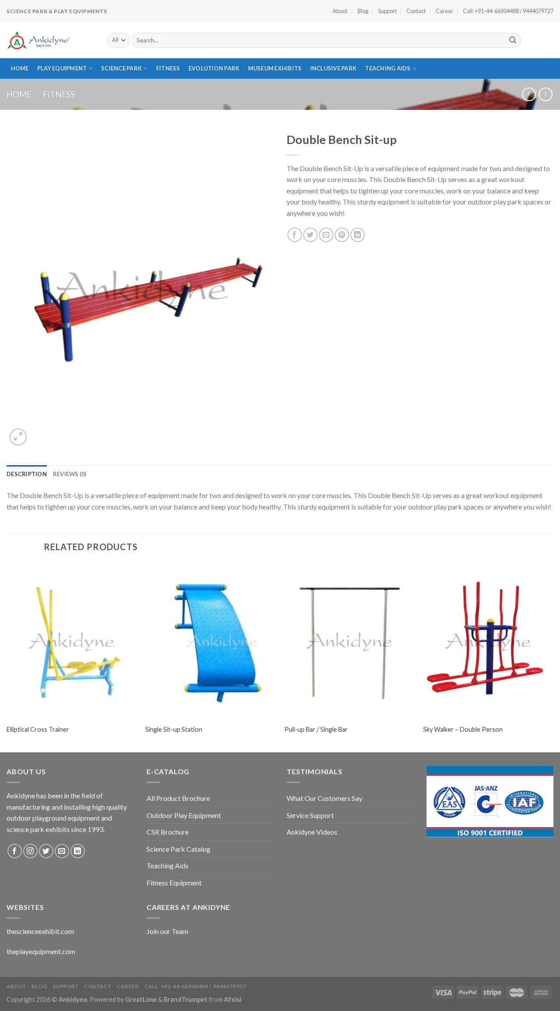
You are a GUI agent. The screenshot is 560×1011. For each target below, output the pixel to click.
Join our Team (167, 931)
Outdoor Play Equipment (184, 815)
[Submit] (512, 40)
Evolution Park (214, 68)
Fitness (168, 68)
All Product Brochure (178, 798)
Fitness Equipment (174, 882)
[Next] (553, 656)
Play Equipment (62, 68)
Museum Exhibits (275, 68)
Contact (416, 10)
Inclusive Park (333, 68)
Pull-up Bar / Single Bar (316, 729)
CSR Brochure (168, 832)
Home (20, 68)
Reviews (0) (70, 473)
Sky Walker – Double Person (463, 729)
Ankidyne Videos (312, 832)
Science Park (121, 68)
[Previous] (7, 656)
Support (387, 10)
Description (27, 473)
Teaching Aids (387, 68)
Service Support (310, 815)
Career (444, 10)
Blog (362, 10)
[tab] (27, 474)
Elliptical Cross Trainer (38, 729)
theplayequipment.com (41, 951)
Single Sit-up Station (173, 729)
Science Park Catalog (178, 849)
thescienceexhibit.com (40, 931)
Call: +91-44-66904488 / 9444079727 (508, 10)
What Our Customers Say (324, 798)
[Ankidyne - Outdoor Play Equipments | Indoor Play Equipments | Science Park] (50, 40)
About (339, 10)
